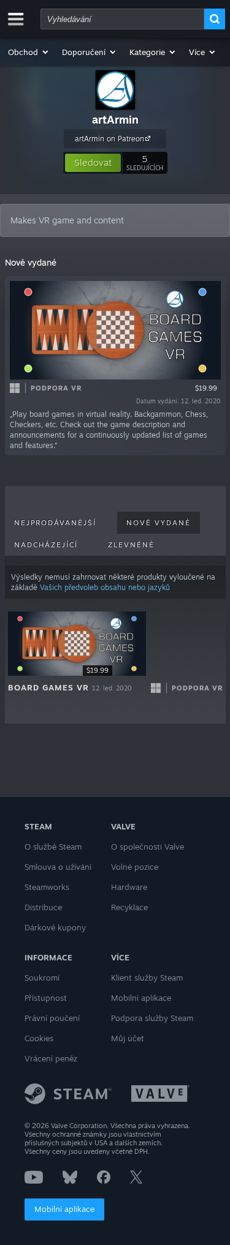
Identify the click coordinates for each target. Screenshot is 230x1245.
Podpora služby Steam (152, 1018)
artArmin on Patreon (109, 138)
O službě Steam (53, 846)
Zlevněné (131, 544)
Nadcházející (46, 544)
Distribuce (43, 907)
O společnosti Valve (147, 846)
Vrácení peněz (51, 1058)
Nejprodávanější (55, 522)
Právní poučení (52, 1018)
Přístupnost (46, 998)
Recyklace (129, 907)
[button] (29, 52)
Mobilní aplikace (64, 1209)
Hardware (129, 887)
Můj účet (127, 1038)
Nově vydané (158, 522)
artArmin (115, 119)
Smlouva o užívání (58, 867)
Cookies (39, 1038)
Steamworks (47, 887)
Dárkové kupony (55, 927)
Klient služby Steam (147, 977)
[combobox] (122, 19)
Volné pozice (134, 867)
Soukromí (42, 977)
